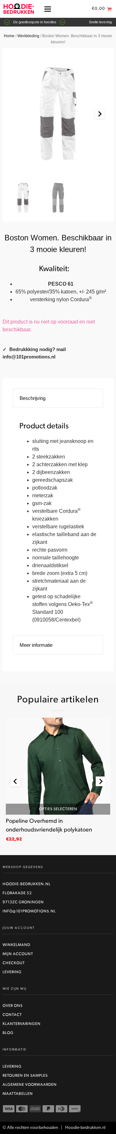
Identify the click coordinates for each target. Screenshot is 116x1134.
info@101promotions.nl (29, 911)
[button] (23, 197)
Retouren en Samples (25, 1076)
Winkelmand (16, 945)
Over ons (13, 1006)
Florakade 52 (17, 893)
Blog (8, 1033)
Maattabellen (18, 1094)
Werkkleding (28, 36)
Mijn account (18, 954)
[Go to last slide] (15, 781)
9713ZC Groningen (23, 902)
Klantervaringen (22, 1024)
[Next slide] (99, 114)
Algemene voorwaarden (30, 1085)
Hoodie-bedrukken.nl (27, 884)
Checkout (14, 963)
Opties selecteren (58, 809)
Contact (12, 1015)
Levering (12, 972)
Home (9, 36)
